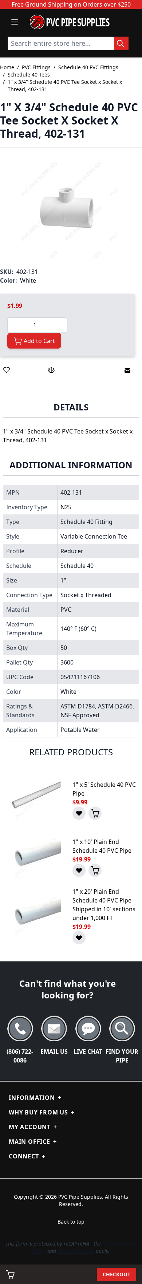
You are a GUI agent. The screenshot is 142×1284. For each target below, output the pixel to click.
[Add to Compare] (51, 369)
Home (7, 67)
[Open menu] (14, 22)
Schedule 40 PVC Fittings (88, 67)
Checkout (116, 1274)
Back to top (71, 1221)
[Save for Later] (6, 369)
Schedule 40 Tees (29, 74)
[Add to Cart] (95, 813)
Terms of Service (76, 1250)
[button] (67, 207)
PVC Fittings (36, 67)
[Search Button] (121, 43)
